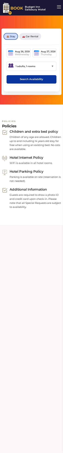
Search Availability (31, 79)
